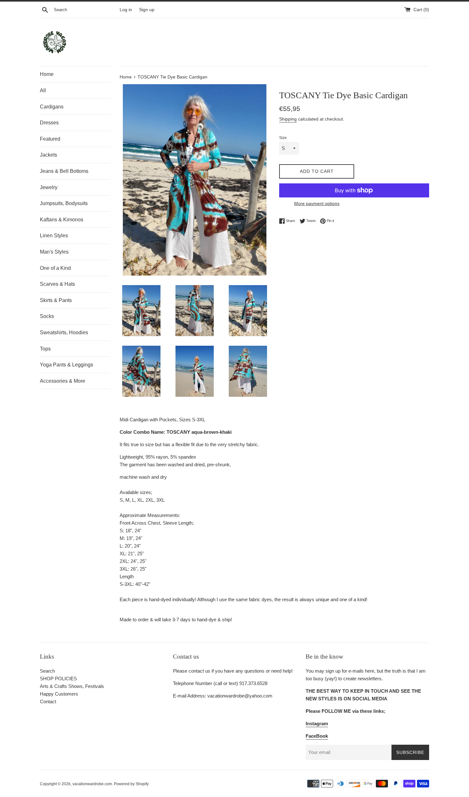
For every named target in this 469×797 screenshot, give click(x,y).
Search (47, 671)
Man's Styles (54, 252)
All (43, 90)
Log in (126, 9)
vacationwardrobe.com (92, 784)
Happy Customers (59, 694)
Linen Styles (54, 235)
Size (283, 138)
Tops (45, 348)
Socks (47, 316)
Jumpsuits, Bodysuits (64, 203)
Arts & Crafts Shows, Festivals (72, 686)
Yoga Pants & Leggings (66, 364)
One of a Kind (55, 268)
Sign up (146, 9)
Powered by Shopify (131, 784)
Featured (50, 139)
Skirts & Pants (56, 300)
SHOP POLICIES (58, 678)
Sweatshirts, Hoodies (64, 332)
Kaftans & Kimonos (61, 219)
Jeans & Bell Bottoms (64, 171)
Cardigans (51, 106)
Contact (48, 701)
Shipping (288, 119)
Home (47, 74)
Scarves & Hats (57, 284)
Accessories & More (62, 381)
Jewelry (48, 187)
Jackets (48, 155)
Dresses (49, 122)
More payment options (316, 203)
